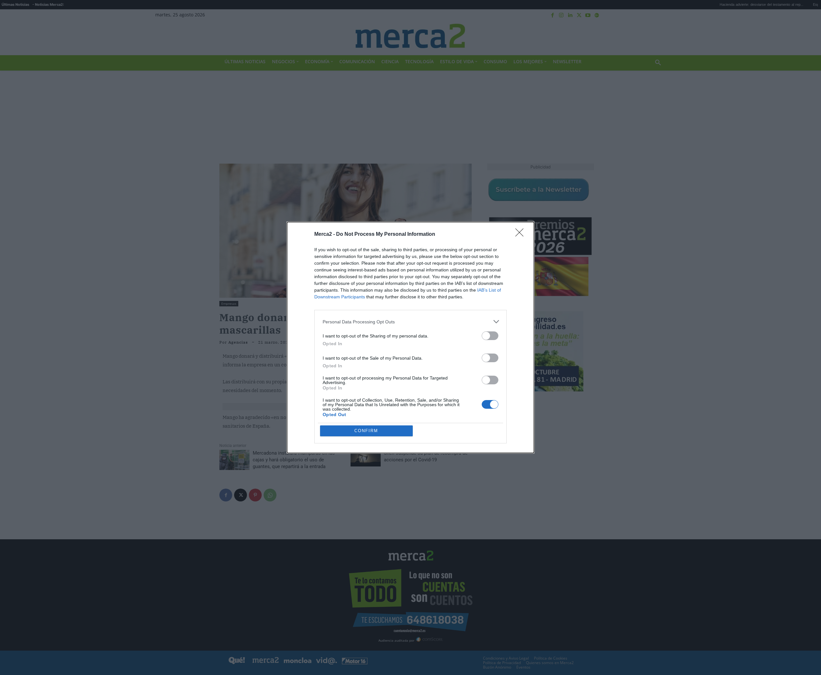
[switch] (490, 335)
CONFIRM (366, 430)
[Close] (521, 234)
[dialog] (410, 337)
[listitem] (410, 321)
